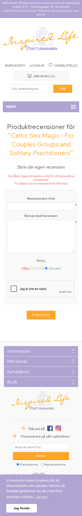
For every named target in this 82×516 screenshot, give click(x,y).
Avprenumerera (55, 464)
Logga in (37, 65)
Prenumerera (29, 464)
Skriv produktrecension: (41, 216)
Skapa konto (15, 65)
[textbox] (32, 89)
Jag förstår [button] (22, 508)
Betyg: (41, 260)
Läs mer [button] (41, 497)
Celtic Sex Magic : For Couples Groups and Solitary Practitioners (41, 144)
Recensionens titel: (41, 198)
